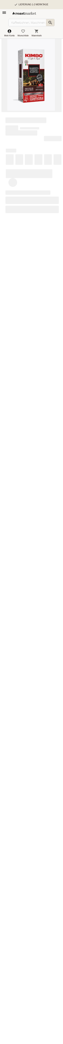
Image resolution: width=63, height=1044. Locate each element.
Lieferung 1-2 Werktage (33, 4)
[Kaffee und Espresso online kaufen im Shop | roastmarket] (24, 13)
